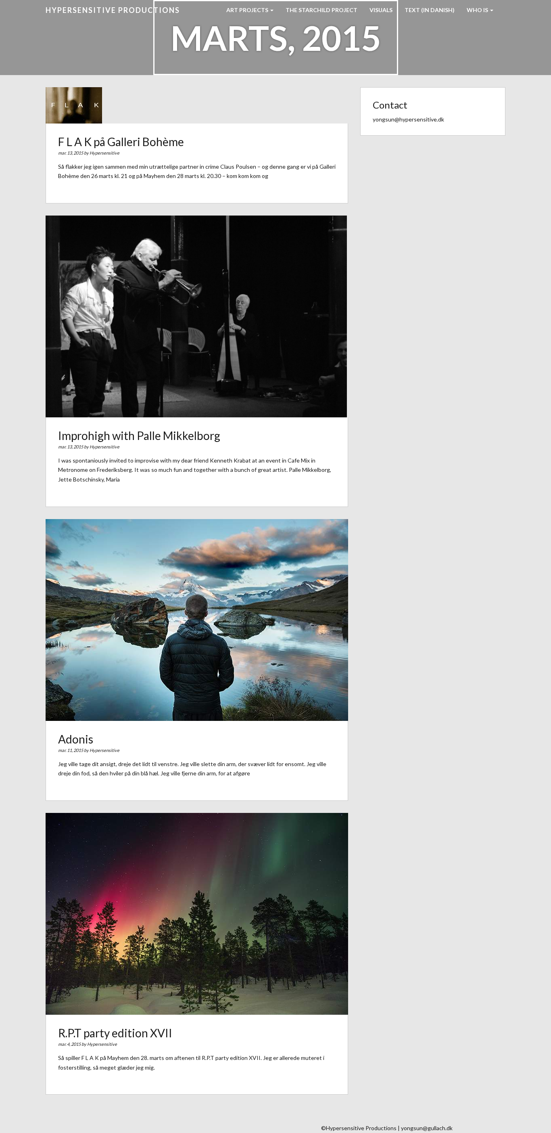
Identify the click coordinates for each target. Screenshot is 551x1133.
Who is (478, 9)
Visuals (380, 9)
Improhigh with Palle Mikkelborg (139, 435)
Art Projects (247, 9)
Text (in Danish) (430, 9)
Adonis (75, 739)
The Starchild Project (321, 9)
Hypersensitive (104, 152)
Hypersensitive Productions (113, 10)
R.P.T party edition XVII (115, 1033)
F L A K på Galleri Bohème (121, 142)
